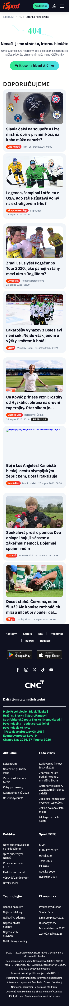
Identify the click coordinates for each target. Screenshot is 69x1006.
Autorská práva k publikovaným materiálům (34, 973)
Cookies (56, 982)
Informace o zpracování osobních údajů (28, 982)
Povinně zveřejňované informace (42, 996)
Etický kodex (16, 996)
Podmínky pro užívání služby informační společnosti (34, 977)
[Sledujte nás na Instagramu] (26, 670)
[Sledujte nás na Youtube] (51, 670)
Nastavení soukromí (22, 987)
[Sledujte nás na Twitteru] (34, 670)
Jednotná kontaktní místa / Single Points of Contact (34, 991)
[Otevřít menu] (62, 6)
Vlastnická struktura (46, 987)
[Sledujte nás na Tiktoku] (43, 670)
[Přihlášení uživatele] (54, 6)
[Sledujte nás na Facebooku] (18, 670)
